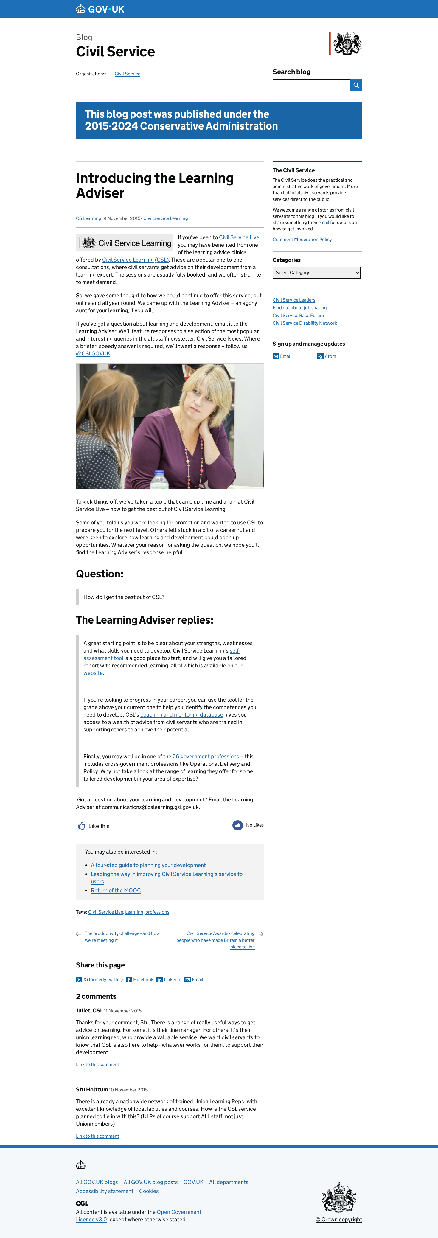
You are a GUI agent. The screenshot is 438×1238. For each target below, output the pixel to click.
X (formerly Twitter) (103, 979)
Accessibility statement (104, 1191)
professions (157, 912)
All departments (228, 1182)
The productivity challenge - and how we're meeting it (122, 937)
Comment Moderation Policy (302, 239)
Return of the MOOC (116, 890)
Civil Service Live (105, 912)
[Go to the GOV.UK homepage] (100, 9)
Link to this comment (97, 1064)
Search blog (292, 71)
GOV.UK (194, 1182)
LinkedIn (172, 979)
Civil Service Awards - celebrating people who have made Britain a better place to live (215, 940)
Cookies (149, 1191)
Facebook (143, 979)
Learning (134, 912)
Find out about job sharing (300, 307)
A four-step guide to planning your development (148, 865)
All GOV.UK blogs (97, 1182)
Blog (84, 37)
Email (197, 979)
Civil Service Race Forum (298, 315)
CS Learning (88, 218)
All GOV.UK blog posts (151, 1182)
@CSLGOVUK (93, 353)
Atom (330, 356)
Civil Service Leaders (294, 300)
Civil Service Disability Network (305, 323)
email (323, 222)
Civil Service (115, 51)
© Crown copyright (339, 1219)
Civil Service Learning (165, 218)
